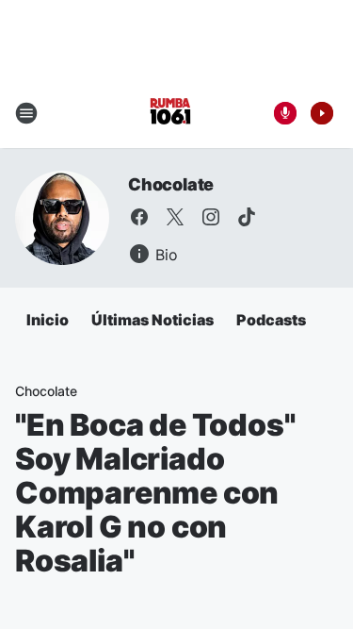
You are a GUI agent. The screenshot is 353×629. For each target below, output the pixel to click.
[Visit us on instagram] (211, 217)
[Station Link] (170, 113)
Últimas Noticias (152, 319)
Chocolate (171, 184)
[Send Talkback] (285, 113)
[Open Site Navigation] (26, 113)
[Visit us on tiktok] (246, 217)
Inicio (47, 319)
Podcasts (271, 319)
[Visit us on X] (175, 217)
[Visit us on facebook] (139, 217)
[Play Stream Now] (322, 113)
